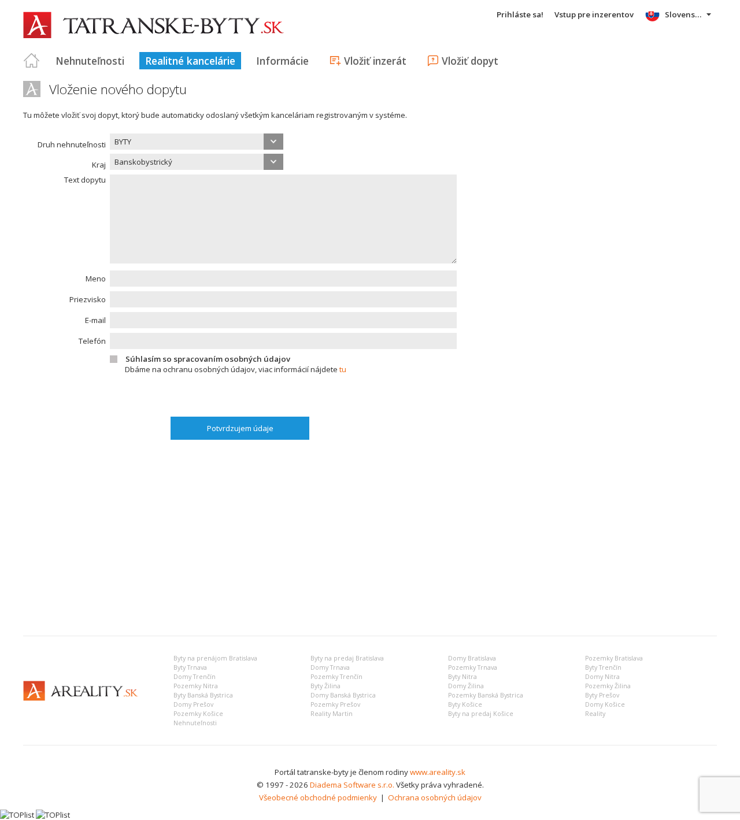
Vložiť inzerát (375, 61)
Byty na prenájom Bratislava (215, 658)
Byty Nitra (462, 677)
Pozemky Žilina (608, 686)
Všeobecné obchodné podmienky (318, 797)
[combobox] (196, 141)
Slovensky (684, 14)
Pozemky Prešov (335, 704)
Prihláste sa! (520, 14)
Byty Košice (465, 704)
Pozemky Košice (198, 714)
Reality (595, 714)
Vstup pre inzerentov (594, 14)
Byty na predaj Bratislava (347, 658)
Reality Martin (331, 714)
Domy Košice (605, 704)
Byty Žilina (325, 686)
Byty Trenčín (603, 667)
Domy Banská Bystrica (343, 695)
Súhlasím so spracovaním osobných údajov (207, 359)
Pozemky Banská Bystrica (485, 695)
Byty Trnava (190, 667)
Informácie (282, 61)
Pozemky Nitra (195, 686)
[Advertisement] (370, 540)
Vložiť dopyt (470, 61)
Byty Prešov (602, 695)
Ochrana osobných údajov (435, 797)
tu (342, 369)
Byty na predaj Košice (480, 714)
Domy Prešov (193, 704)
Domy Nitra (602, 677)
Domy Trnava (330, 667)
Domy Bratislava (472, 658)
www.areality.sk (437, 772)
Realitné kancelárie (190, 61)
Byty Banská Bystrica (203, 695)
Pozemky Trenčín (336, 677)
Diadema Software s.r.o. (352, 785)
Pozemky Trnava (472, 667)
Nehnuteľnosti (90, 61)
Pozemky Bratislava (614, 658)
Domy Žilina (466, 686)
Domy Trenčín (194, 677)
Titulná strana (31, 60)
